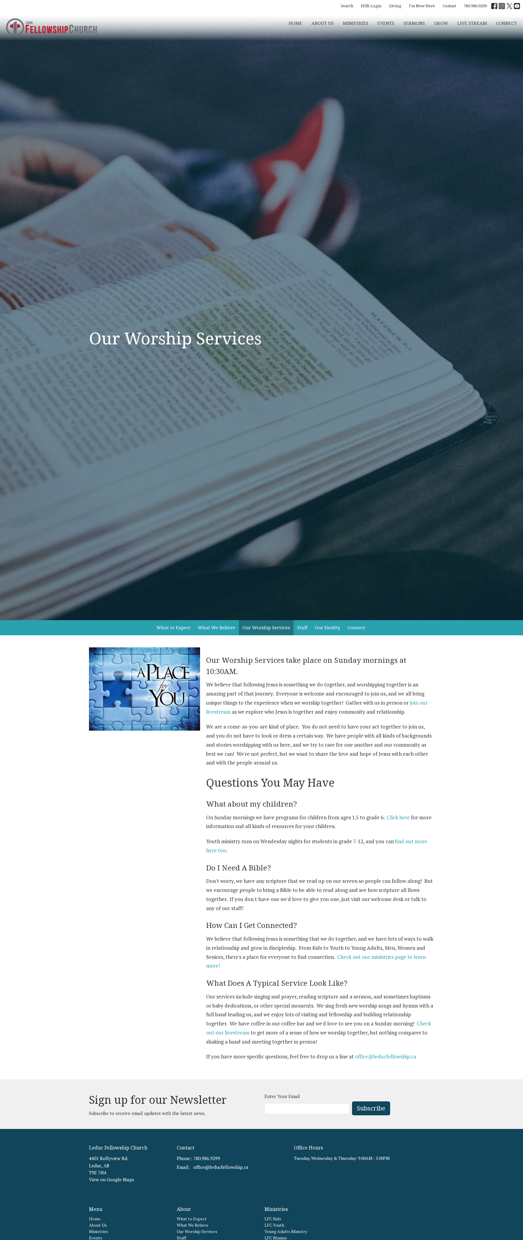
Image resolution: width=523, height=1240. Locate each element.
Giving (395, 5)
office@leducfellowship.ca (385, 1056)
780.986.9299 (475, 5)
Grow (441, 23)
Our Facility (327, 627)
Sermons (414, 23)
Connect (356, 627)
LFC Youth (274, 1225)
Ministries (355, 23)
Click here (398, 817)
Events (385, 23)
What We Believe (216, 627)
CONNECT (506, 23)
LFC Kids (273, 1219)
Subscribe (371, 1108)
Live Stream (472, 23)
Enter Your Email (282, 1096)
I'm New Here (422, 5)
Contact (449, 5)
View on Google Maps (111, 1179)
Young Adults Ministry (286, 1231)
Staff (302, 627)
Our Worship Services (266, 627)
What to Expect (173, 627)
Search (347, 5)
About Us (322, 23)
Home (295, 23)
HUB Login (371, 5)
